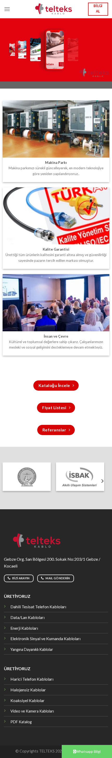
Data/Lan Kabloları (27, 617)
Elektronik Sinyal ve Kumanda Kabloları (45, 638)
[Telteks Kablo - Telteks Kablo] (56, 9)
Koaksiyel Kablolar (27, 700)
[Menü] (7, 9)
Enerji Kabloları (24, 628)
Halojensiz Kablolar (28, 689)
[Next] (102, 481)
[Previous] (4, 481)
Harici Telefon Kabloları (31, 678)
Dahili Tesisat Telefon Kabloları (38, 606)
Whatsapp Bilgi (88, 751)
